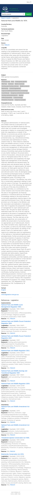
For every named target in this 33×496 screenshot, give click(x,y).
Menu (28, 2)
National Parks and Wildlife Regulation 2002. (15, 350)
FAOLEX (6, 45)
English (3, 290)
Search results (5, 18)
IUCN (12, 494)
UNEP (16, 494)
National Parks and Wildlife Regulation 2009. (15, 383)
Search (28, 14)
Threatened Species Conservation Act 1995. (15, 438)
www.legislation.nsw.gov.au (10, 294)
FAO (19, 494)
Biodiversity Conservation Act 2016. (12, 454)
